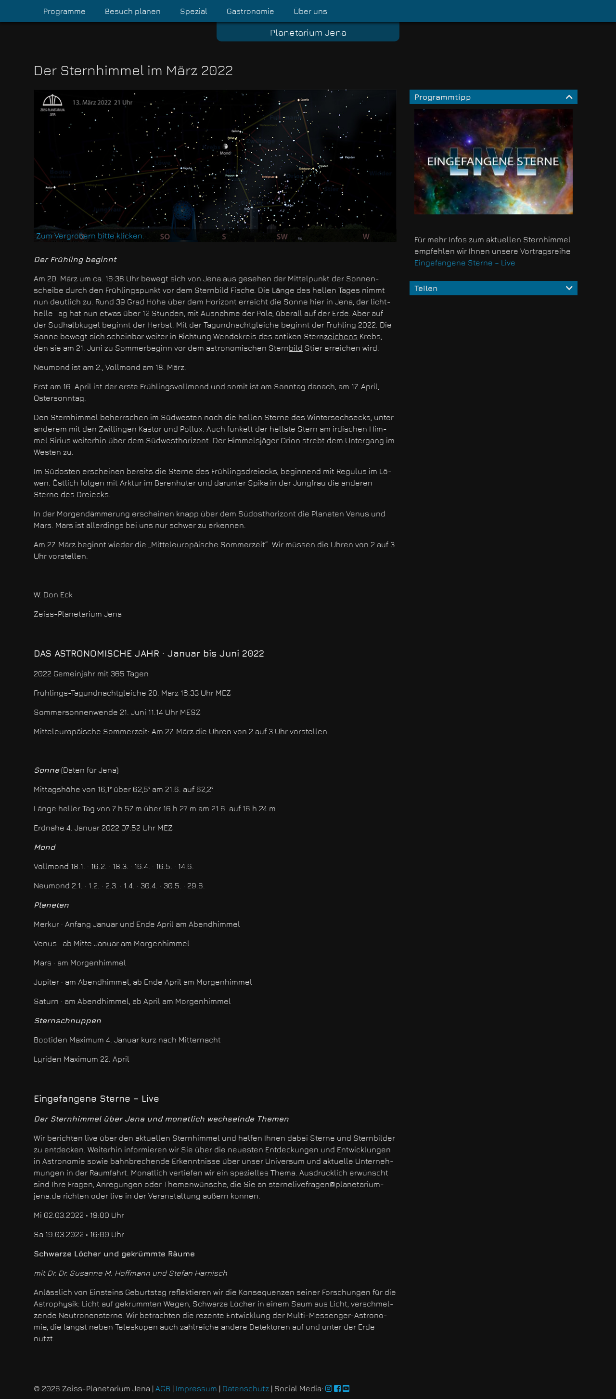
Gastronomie (250, 11)
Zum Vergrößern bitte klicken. (90, 235)
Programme (64, 11)
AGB (162, 1388)
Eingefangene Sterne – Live (464, 262)
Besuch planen (133, 11)
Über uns (310, 11)
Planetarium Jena (308, 32)
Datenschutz (245, 1388)
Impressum (196, 1388)
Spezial (193, 11)
